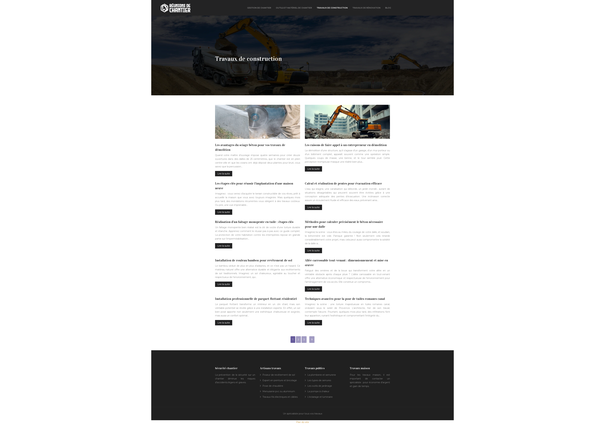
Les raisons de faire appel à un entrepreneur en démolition (346, 145)
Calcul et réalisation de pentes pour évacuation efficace (343, 183)
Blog (388, 8)
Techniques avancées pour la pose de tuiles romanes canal (345, 299)
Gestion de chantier (259, 8)
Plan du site (302, 422)
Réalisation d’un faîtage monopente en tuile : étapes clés (254, 222)
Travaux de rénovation (366, 8)
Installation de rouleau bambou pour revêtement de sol (253, 260)
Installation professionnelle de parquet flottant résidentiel (256, 299)
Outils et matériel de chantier (294, 8)
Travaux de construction (332, 8)
